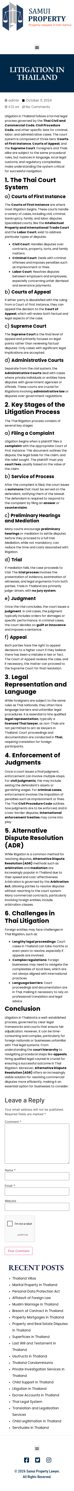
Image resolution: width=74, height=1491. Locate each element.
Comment (13, 1121)
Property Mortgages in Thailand (38, 1317)
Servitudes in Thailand (30, 1427)
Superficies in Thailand (31, 1336)
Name (10, 1170)
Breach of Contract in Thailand (37, 1311)
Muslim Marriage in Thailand (35, 1304)
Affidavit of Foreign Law (31, 1298)
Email (10, 1185)
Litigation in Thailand (29, 1388)
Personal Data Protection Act (36, 1291)
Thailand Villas (24, 1278)
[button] (37, 47)
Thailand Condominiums (32, 1362)
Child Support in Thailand (33, 1382)
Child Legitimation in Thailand (36, 1421)
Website (10, 1200)
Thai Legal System (27, 1401)
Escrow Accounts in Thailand (35, 1395)
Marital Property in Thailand (34, 1285)
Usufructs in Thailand (29, 1356)
